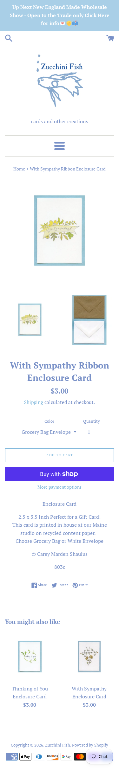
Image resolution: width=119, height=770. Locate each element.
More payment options (59, 487)
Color (49, 421)
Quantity (91, 421)
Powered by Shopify (90, 745)
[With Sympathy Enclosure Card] (89, 657)
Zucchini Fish (57, 745)
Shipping (33, 402)
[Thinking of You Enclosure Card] (30, 657)
